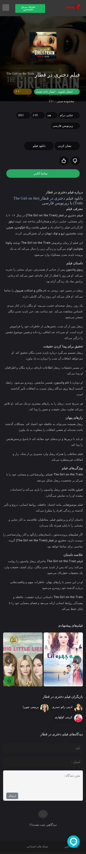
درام (62, 115)
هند (49, 115)
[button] (30, 8)
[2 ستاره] (63, 160)
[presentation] (77, 660)
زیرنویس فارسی (63, 125)
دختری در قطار (50, 198)
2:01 (35, 115)
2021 (21, 115)
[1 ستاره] (75, 160)
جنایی (69, 115)
